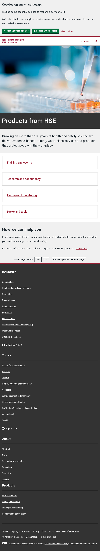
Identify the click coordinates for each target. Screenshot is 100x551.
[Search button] (96, 41)
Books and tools (17, 211)
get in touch (81, 248)
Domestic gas (8, 300)
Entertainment (8, 318)
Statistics (6, 473)
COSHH (5, 377)
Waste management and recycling (17, 324)
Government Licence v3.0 (56, 543)
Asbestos (6, 390)
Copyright (15, 531)
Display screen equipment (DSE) (17, 384)
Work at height (8, 414)
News (4, 455)
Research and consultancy (24, 179)
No (46, 259)
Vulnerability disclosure (12, 537)
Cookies (26, 531)
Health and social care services (16, 288)
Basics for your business (13, 365)
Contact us (7, 467)
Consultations (32, 537)
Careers (5, 479)
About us (6, 449)
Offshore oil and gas (11, 337)
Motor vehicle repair (11, 331)
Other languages (48, 537)
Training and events (19, 162)
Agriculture (7, 312)
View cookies (67, 31)
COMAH (5, 420)
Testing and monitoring (22, 195)
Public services (9, 306)
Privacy (35, 531)
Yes (38, 259)
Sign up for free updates (13, 461)
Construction (8, 282)
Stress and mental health (13, 402)
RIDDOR (6, 371)
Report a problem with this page (68, 259)
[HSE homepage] (13, 41)
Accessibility (48, 531)
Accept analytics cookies (16, 31)
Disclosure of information (67, 531)
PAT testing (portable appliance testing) (20, 408)
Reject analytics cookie (45, 31)
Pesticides (7, 294)
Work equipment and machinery (16, 396)
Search (5, 531)
